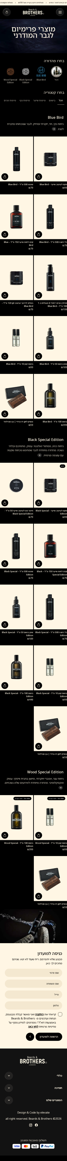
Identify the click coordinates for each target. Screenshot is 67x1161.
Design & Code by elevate (33, 1112)
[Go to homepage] (33, 12)
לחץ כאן (33, 1026)
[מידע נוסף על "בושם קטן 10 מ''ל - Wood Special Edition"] (38, 835)
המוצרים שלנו (54, 1100)
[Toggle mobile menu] (60, 12)
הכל (61, 100)
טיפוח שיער (39, 100)
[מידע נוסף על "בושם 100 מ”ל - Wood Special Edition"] (4, 835)
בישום (52, 100)
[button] (38, 176)
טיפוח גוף (24, 100)
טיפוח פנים (10, 100)
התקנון (39, 1014)
